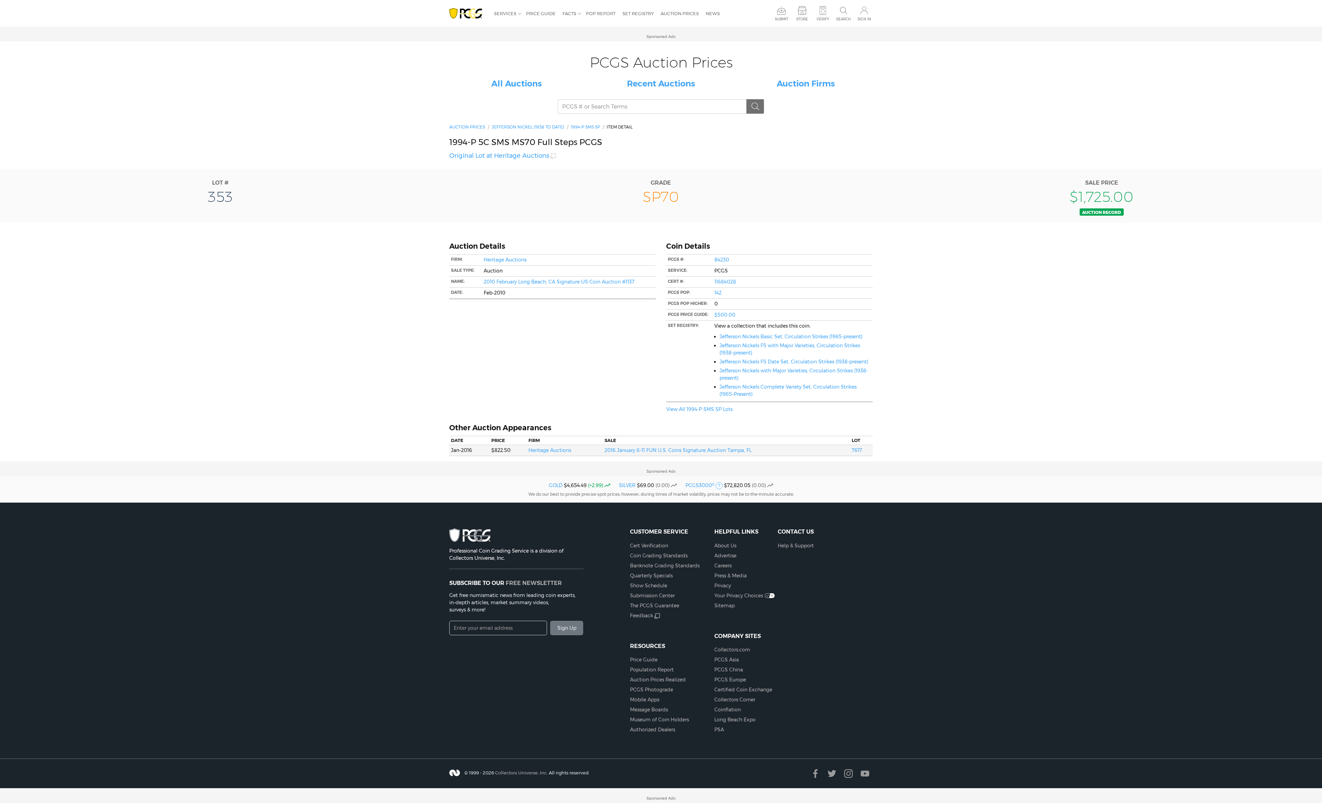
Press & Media (730, 576)
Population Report (652, 670)
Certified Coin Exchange (743, 690)
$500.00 (724, 315)
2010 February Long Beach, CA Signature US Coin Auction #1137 (559, 282)
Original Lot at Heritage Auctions (499, 155)
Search (843, 19)
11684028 (725, 282)
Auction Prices (680, 13)
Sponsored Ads (661, 36)
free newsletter (534, 582)
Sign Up (566, 628)
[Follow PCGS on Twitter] (832, 773)
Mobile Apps (644, 700)
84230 (721, 260)
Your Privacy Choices (738, 596)
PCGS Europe (730, 680)
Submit (781, 19)
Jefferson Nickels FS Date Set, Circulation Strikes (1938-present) (794, 362)
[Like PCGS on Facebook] (815, 773)
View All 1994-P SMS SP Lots (699, 409)
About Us (725, 546)
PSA (719, 730)
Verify (823, 19)
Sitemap (724, 606)
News (713, 13)
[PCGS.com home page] (468, 13)
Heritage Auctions (505, 260)
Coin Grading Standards (659, 556)
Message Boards (649, 710)
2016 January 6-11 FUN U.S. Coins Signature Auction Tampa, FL (678, 450)
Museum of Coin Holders (659, 720)
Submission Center (652, 596)
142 (718, 293)
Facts (569, 13)
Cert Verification (649, 546)
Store (802, 19)
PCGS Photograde (651, 690)
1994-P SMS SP (585, 127)
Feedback (641, 615)
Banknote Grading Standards (665, 566)
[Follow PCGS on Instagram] (848, 773)
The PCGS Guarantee (654, 606)
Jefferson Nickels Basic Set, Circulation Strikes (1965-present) (791, 336)
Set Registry (638, 13)
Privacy (722, 586)
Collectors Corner (734, 700)
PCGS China (728, 670)
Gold (556, 485)
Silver (627, 485)
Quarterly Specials (651, 576)
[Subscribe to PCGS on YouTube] (865, 773)
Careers (723, 566)
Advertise (725, 556)
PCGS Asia (726, 660)
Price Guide (541, 13)
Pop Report (601, 13)
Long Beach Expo (735, 720)
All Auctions (516, 84)
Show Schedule (648, 586)
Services (505, 13)
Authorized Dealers (652, 730)
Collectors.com (732, 650)
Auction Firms (806, 84)
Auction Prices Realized (658, 680)
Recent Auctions (661, 84)
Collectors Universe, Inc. (521, 772)
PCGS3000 (699, 485)
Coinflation (727, 710)
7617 (857, 450)
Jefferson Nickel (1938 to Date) (528, 127)
